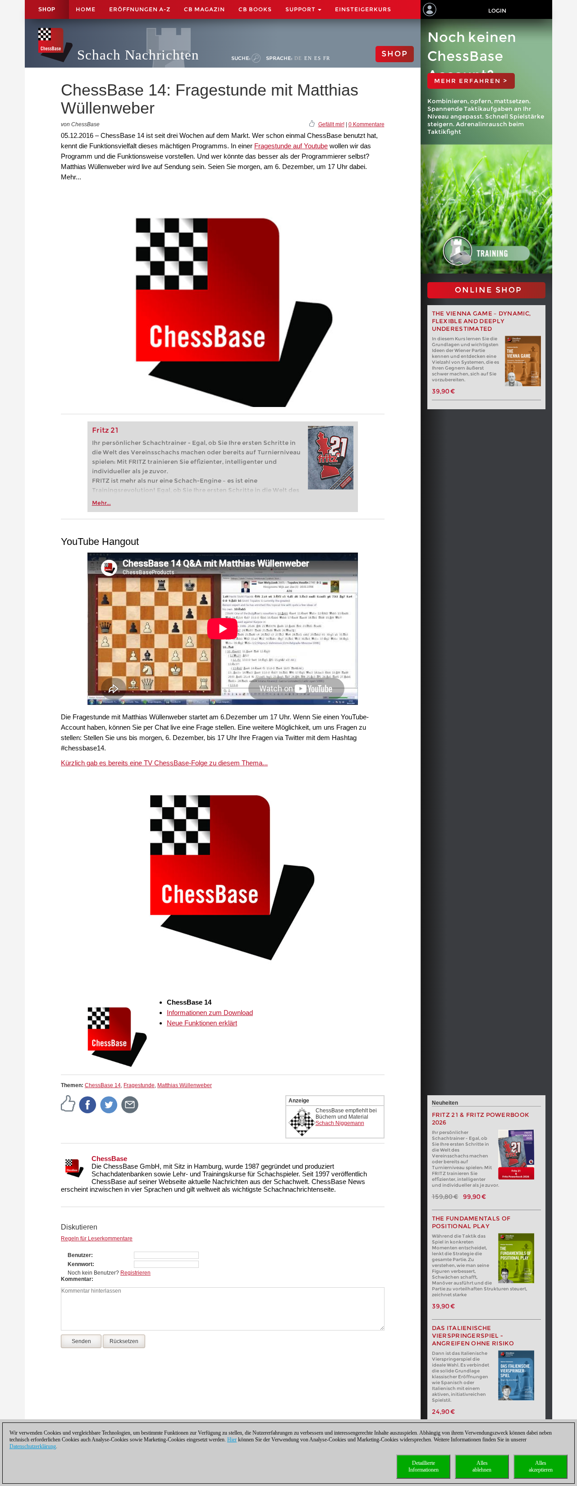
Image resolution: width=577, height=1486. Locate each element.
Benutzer (79, 1255)
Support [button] (301, 9)
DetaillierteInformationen (423, 1466)
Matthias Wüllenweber (184, 1085)
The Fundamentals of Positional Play (471, 1222)
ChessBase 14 (103, 1085)
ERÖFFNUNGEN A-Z (139, 9)
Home (86, 9)
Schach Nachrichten (138, 55)
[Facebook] (88, 1104)
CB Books (255, 9)
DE (298, 58)
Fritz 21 (105, 430)
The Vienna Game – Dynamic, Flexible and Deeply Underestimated (481, 321)
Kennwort (80, 1264)
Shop (46, 9)
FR (326, 58)
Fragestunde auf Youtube (291, 146)
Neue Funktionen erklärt (202, 1023)
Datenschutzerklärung (32, 1446)
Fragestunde (139, 1085)
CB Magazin (204, 9)
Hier (232, 1439)
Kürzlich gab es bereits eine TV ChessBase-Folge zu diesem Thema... (164, 763)
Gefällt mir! (331, 124)
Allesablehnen (481, 1466)
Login (497, 10)
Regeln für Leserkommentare (97, 1238)
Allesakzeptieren (541, 1466)
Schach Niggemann (340, 1123)
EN (308, 58)
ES (317, 58)
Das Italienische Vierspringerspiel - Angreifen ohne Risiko (473, 1335)
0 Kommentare (366, 124)
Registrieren (135, 1273)
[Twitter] (109, 1104)
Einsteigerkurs (363, 9)
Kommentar (76, 1279)
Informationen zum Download (210, 1012)
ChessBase (109, 1158)
